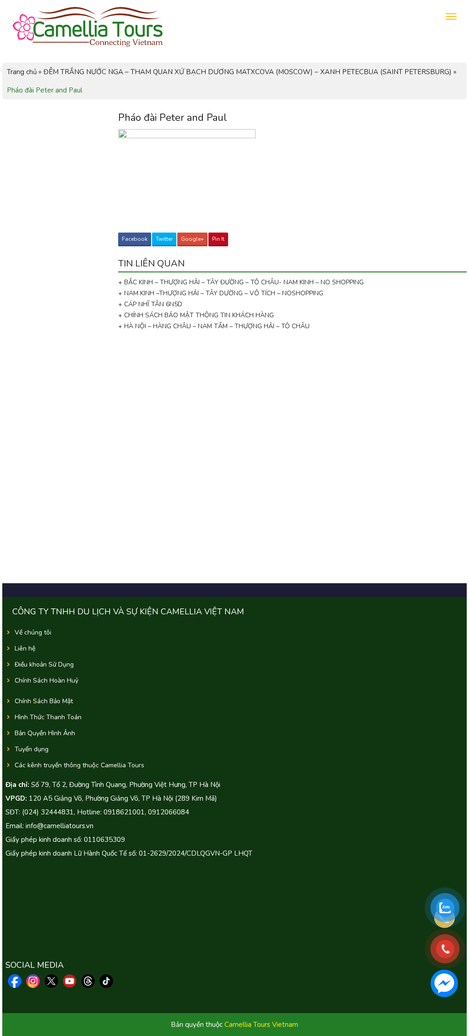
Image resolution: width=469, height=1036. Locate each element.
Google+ (192, 239)
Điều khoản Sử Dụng (44, 664)
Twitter (164, 239)
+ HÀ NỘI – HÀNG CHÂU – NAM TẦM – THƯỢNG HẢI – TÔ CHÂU (215, 326)
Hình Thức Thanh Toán (48, 717)
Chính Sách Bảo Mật (44, 701)
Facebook (134, 239)
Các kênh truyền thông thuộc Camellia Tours (79, 765)
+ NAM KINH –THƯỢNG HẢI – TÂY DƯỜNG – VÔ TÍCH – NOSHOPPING (220, 293)
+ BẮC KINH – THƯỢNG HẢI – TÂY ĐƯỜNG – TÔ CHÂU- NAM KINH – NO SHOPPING (241, 282)
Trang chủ (22, 71)
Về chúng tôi (33, 632)
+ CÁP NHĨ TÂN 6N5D (150, 304)
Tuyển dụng (32, 749)
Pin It (218, 239)
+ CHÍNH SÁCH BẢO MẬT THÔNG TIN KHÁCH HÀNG (196, 315)
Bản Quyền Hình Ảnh (45, 733)
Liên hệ (25, 648)
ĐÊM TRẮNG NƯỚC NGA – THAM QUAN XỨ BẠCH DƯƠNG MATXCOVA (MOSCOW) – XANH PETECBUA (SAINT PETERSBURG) (248, 71)
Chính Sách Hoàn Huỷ (46, 680)
